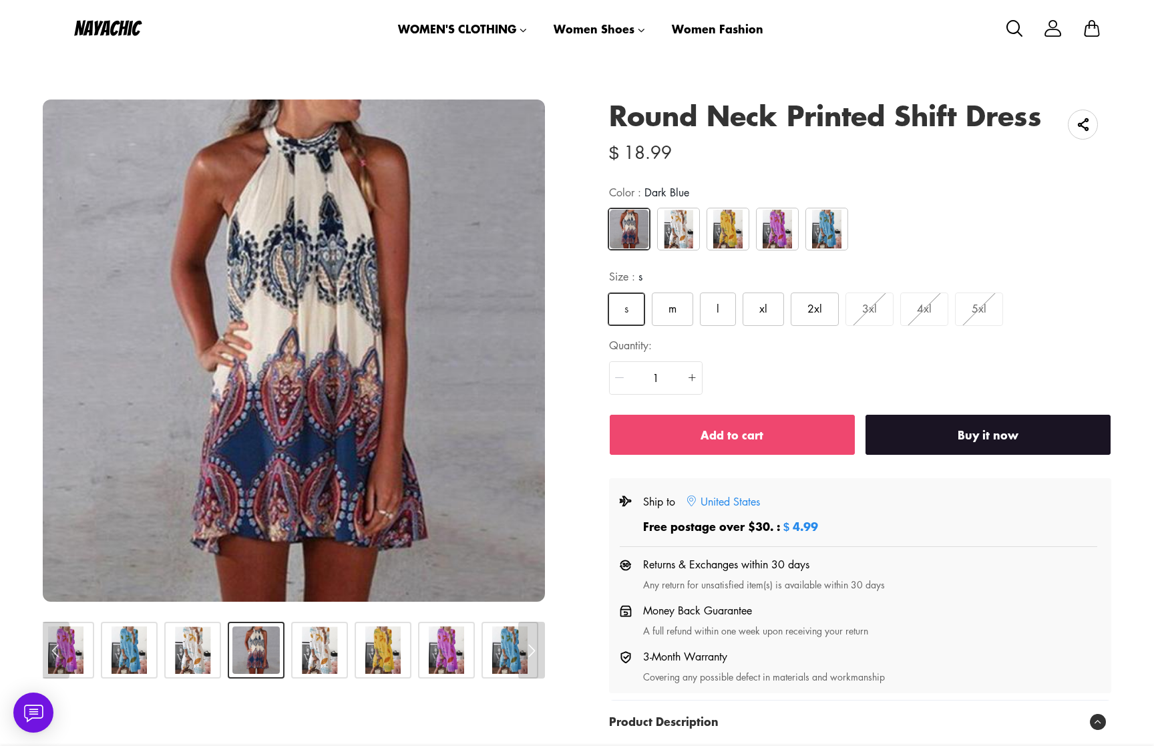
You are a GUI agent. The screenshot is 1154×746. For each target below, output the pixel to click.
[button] (620, 378)
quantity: (630, 345)
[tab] (860, 722)
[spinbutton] (656, 378)
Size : (625, 276)
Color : (649, 192)
